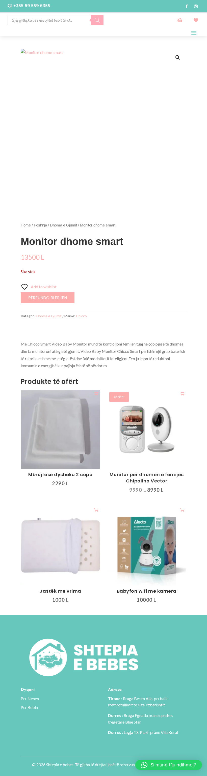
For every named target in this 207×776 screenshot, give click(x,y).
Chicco (81, 316)
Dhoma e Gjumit (63, 225)
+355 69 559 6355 (31, 5)
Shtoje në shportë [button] (96, 393)
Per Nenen (30, 698)
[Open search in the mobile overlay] (56, 20)
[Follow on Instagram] (195, 6)
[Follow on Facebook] (186, 6)
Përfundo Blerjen (47, 298)
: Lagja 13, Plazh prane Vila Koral (143, 732)
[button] (177, 57)
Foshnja (40, 225)
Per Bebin (29, 707)
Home (26, 225)
